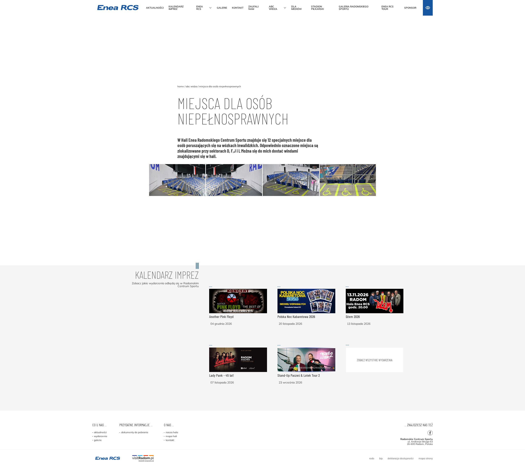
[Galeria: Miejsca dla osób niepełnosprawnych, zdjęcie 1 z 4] (177, 180)
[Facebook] (430, 433)
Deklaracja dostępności (401, 458)
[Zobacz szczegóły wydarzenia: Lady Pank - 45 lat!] (238, 372)
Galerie (97, 440)
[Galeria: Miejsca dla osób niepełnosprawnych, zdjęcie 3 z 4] (291, 180)
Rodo (371, 458)
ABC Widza (191, 86)
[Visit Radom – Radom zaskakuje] (143, 458)
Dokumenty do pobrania (134, 432)
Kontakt (169, 440)
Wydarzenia (100, 436)
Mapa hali (171, 436)
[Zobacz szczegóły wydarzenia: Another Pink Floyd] (238, 313)
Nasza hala (171, 432)
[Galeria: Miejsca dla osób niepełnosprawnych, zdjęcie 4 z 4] (348, 180)
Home (180, 86)
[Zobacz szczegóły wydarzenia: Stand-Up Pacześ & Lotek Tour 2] (306, 372)
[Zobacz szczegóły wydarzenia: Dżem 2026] (375, 313)
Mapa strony (426, 458)
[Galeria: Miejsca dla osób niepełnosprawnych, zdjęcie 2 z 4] (234, 180)
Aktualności (100, 432)
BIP (381, 458)
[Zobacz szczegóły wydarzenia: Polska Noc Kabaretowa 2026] (306, 313)
